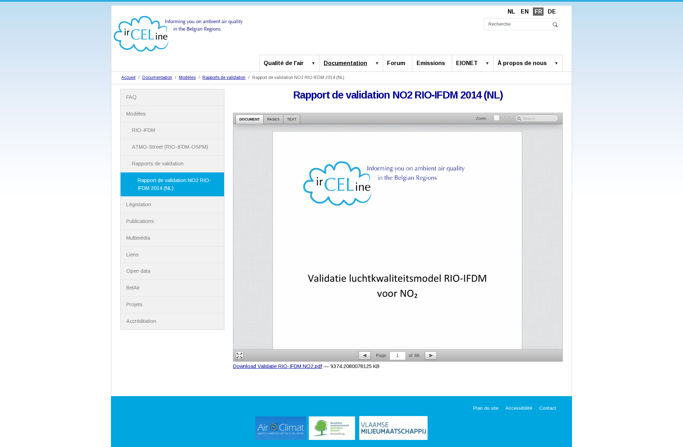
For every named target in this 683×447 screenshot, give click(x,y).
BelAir (133, 288)
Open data (138, 271)
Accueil (128, 77)
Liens (132, 254)
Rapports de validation (223, 77)
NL (511, 12)
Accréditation (141, 321)
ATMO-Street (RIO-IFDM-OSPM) (170, 147)
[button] (314, 63)
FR (538, 12)
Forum (396, 63)
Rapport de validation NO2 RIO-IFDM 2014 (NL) (174, 184)
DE (552, 12)
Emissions (431, 63)
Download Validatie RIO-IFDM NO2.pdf (277, 366)
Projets (134, 304)
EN (525, 12)
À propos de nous (522, 63)
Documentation (345, 63)
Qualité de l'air (284, 63)
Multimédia (138, 238)
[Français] (178, 33)
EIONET (467, 63)
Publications (140, 221)
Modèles (187, 77)
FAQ (131, 97)
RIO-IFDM (143, 130)
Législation (138, 204)
